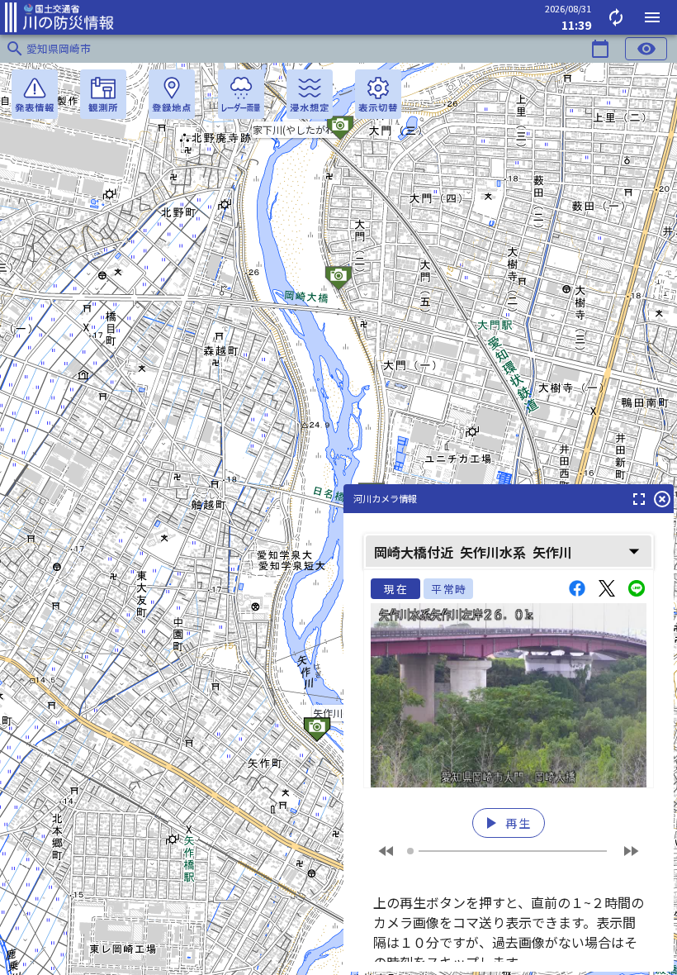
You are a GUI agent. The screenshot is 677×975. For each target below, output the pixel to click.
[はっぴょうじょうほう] (35, 94)
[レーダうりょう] (241, 94)
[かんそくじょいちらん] (103, 94)
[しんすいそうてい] (309, 94)
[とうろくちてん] (172, 94)
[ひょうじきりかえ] (378, 94)
